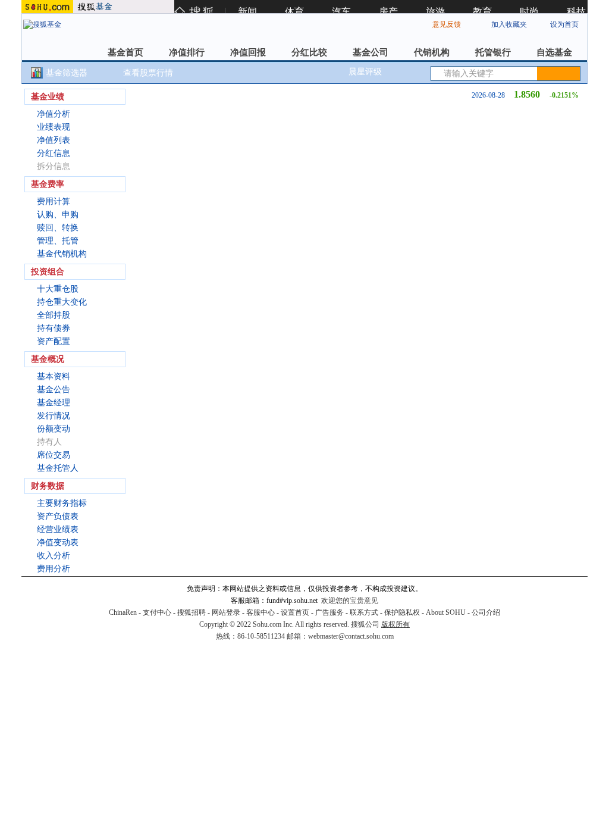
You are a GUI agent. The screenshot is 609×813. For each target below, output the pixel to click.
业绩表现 (53, 127)
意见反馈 (446, 24)
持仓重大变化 (62, 302)
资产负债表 (58, 516)
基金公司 (370, 52)
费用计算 (53, 201)
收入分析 (53, 555)
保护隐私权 (402, 612)
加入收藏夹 (509, 24)
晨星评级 (365, 71)
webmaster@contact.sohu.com (351, 636)
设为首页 (564, 24)
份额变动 (53, 428)
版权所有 (395, 624)
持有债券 (53, 328)
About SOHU (446, 612)
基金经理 (53, 402)
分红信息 (53, 153)
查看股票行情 (148, 72)
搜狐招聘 (191, 612)
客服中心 (260, 612)
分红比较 (309, 52)
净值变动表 (58, 542)
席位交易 (53, 455)
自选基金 (554, 52)
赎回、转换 (58, 227)
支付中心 (157, 612)
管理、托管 (58, 240)
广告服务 (329, 612)
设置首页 (295, 612)
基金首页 (125, 52)
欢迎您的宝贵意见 (349, 600)
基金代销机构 (62, 253)
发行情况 (53, 415)
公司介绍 (486, 612)
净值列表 (53, 140)
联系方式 (364, 612)
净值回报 (248, 52)
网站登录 (226, 612)
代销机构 (432, 52)
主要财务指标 (62, 503)
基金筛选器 (66, 72)
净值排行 (187, 52)
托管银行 (493, 52)
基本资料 (53, 376)
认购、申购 (58, 214)
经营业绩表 (58, 529)
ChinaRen (123, 612)
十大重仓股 (58, 288)
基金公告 (53, 389)
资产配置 (53, 341)
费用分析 (53, 568)
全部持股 (53, 315)
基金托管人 (58, 468)
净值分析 (53, 114)
